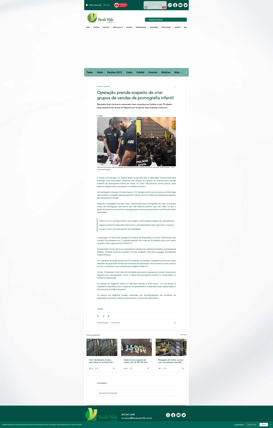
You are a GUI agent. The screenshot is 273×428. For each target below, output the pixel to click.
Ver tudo (184, 334)
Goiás (100, 72)
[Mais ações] (174, 86)
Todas (89, 72)
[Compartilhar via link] (108, 316)
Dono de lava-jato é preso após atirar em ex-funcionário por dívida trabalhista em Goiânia (101, 361)
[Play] (87, 5)
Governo (153, 72)
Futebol (140, 72)
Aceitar (263, 424)
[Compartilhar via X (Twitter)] (103, 316)
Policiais (100, 309)
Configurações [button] (239, 424)
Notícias (166, 72)
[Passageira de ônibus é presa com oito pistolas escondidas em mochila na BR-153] (171, 347)
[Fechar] (270, 424)
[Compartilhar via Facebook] (98, 316)
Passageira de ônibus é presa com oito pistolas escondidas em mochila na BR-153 (170, 361)
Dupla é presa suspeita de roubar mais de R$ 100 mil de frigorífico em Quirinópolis (136, 361)
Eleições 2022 (114, 72)
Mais (177, 72)
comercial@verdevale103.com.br (137, 418)
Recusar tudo (251, 424)
